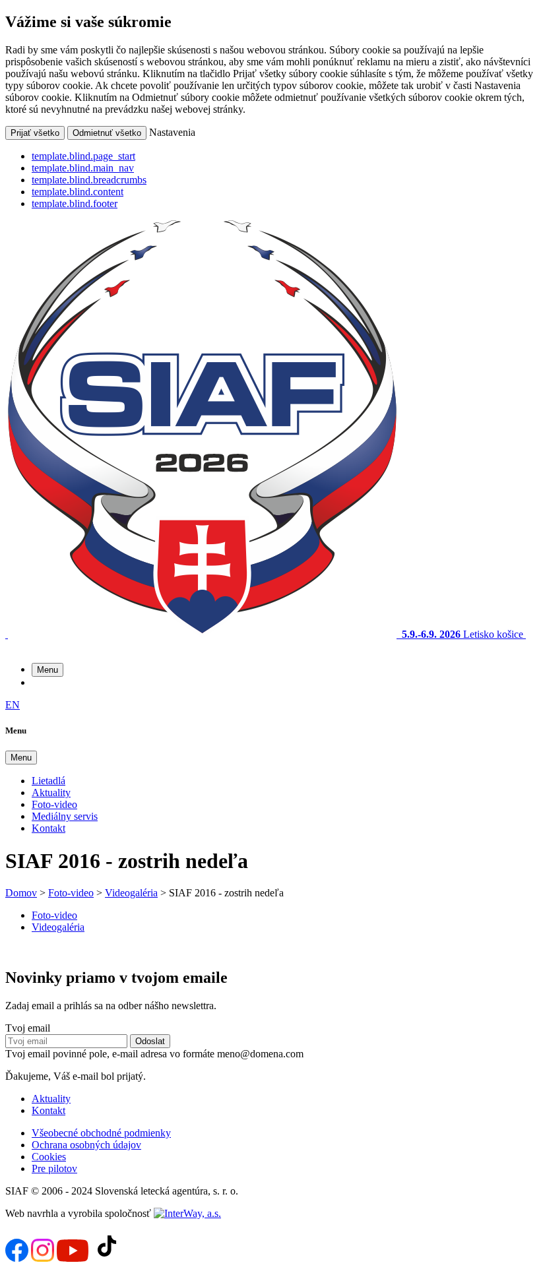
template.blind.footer (74, 203)
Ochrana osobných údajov (86, 1144)
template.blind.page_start (83, 156)
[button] (47, 670)
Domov (21, 892)
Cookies (49, 1156)
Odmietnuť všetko (107, 133)
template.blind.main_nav (83, 167)
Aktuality (51, 792)
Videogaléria (131, 892)
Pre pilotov (54, 1168)
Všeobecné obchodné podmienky (101, 1132)
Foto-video (54, 804)
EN (12, 704)
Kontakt (48, 828)
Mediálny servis (65, 816)
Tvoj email (27, 1028)
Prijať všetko (35, 133)
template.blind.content (77, 191)
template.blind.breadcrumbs (89, 179)
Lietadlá (48, 780)
